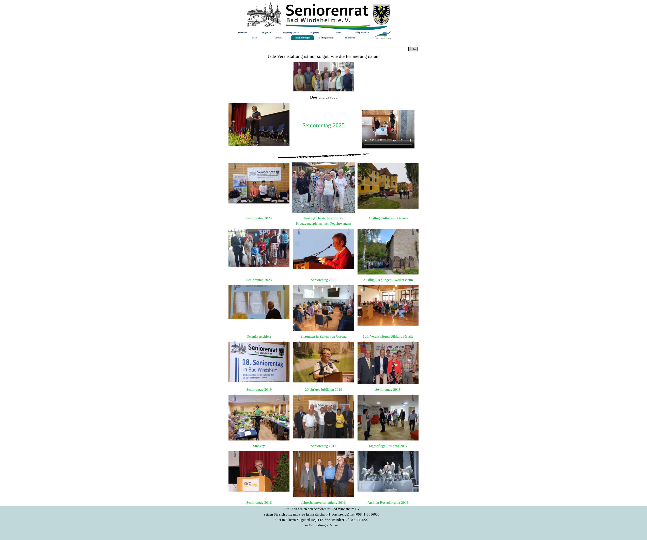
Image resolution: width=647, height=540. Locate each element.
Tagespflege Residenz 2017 (388, 446)
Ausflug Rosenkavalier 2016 (388, 503)
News (254, 37)
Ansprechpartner (290, 32)
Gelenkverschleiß (259, 336)
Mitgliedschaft (362, 32)
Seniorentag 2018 (388, 389)
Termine (278, 37)
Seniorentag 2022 (323, 280)
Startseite (242, 32)
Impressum (350, 37)
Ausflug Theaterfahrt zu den (323, 218)
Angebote (314, 32)
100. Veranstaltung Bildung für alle (388, 336)
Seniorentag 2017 (323, 446)
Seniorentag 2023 (259, 280)
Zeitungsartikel (326, 37)
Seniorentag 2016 (259, 503)
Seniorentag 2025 (323, 125)
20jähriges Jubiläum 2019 (323, 389)
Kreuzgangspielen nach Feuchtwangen (323, 223)
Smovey (259, 446)
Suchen (413, 49)
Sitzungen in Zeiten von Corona (324, 336)
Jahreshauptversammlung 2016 (323, 503)
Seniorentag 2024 (259, 218)
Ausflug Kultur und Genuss (388, 218)
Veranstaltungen (302, 37)
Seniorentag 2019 (259, 389)
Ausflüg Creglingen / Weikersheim (388, 280)
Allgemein (266, 32)
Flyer (338, 32)
